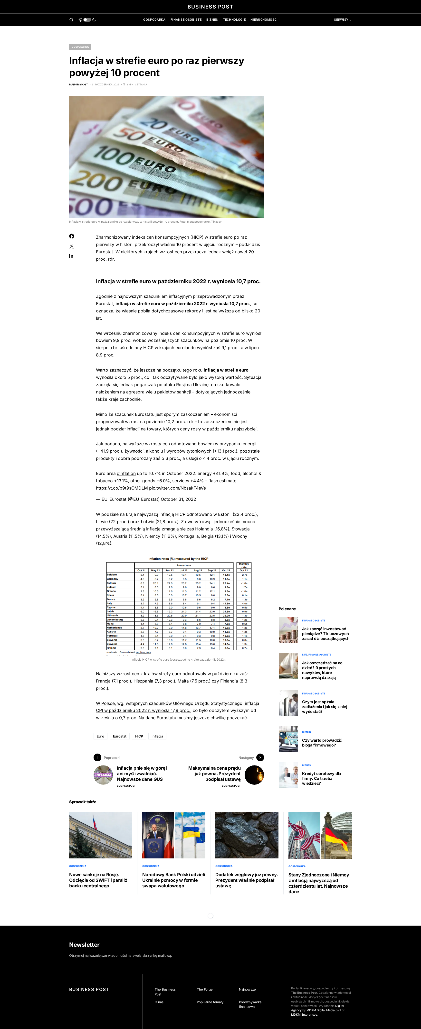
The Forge (205, 989)
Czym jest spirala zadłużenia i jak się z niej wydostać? (324, 706)
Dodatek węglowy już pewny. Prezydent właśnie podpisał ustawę (246, 880)
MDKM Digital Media (320, 1010)
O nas (159, 1002)
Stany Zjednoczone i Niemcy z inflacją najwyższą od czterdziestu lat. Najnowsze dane (318, 883)
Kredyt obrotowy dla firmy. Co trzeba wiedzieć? (321, 778)
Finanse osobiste (313, 620)
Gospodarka (80, 46)
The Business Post (165, 991)
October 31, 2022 (178, 499)
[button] (71, 20)
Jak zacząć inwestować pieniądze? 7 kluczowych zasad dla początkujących (326, 633)
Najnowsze (247, 989)
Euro (100, 736)
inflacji (133, 428)
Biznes (306, 731)
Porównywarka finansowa (250, 1004)
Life (304, 654)
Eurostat (119, 736)
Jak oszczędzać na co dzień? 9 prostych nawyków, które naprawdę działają (322, 670)
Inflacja (157, 736)
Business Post (210, 7)
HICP (180, 514)
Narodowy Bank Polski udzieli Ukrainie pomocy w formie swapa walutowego (173, 880)
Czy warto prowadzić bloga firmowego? (322, 742)
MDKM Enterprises (304, 1014)
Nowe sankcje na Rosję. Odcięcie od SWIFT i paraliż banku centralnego (98, 880)
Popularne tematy (210, 1002)
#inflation (126, 473)
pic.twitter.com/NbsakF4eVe (177, 488)
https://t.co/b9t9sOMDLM (122, 488)
